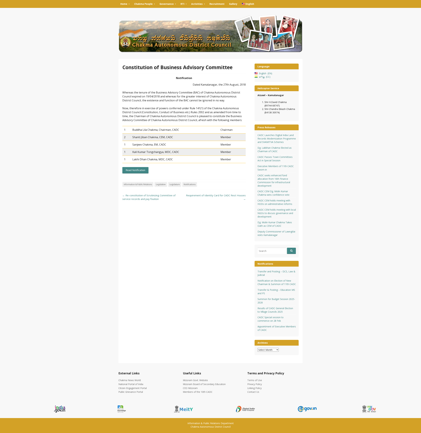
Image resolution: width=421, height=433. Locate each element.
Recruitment (217, 3)
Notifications (190, 184)
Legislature (175, 184)
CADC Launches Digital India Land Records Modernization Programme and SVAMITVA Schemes (277, 139)
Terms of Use (254, 380)
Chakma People (143, 3)
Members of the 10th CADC (197, 391)
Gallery (233, 3)
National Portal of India (130, 384)
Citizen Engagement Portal (132, 388)
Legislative (161, 184)
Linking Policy (254, 388)
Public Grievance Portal (130, 391)
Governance (167, 3)
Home (123, 3)
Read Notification (135, 170)
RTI (182, 3)
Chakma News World (129, 380)
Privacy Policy (254, 384)
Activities (197, 3)
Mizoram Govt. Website (195, 380)
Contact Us (253, 391)
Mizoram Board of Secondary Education (204, 384)
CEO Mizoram (190, 388)
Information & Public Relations (138, 184)
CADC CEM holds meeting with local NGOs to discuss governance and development (277, 213)
